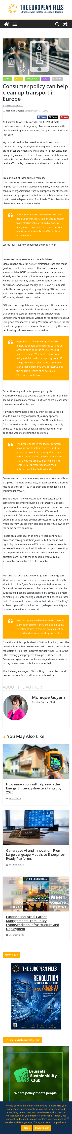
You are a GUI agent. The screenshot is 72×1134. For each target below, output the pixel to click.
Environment (32, 79)
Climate (7, 79)
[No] (67, 1117)
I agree (26, 1127)
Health (46, 79)
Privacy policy (42, 1127)
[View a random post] (65, 24)
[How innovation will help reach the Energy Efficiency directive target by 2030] (36, 761)
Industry (57, 79)
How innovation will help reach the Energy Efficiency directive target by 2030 (33, 788)
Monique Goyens (15, 110)
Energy (18, 79)
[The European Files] (7, 24)
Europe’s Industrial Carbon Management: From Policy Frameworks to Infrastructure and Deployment (32, 922)
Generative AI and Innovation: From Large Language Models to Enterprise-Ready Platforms (35, 854)
